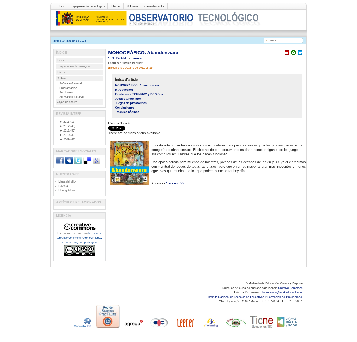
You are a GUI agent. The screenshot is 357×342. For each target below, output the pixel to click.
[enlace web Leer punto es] (185, 328)
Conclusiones (124, 107)
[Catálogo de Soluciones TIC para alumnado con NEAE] (261, 328)
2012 (65, 126)
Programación (68, 87)
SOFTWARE (118, 58)
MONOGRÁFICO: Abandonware (143, 52)
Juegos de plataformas (131, 103)
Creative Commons (290, 287)
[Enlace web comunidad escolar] (159, 328)
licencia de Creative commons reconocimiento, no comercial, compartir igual (79, 238)
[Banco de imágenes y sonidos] (287, 328)
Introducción (124, 89)
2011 (65, 130)
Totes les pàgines (127, 111)
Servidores (66, 92)
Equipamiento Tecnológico (88, 6)
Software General (70, 83)
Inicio (62, 6)
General (136, 58)
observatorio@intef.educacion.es (282, 292)
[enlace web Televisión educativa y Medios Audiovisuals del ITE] (236, 328)
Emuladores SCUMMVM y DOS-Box (139, 94)
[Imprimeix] (293, 55)
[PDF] (286, 55)
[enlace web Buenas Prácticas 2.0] (108, 328)
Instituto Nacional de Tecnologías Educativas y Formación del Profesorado (255, 296)
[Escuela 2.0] (82, 328)
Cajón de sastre (154, 6)
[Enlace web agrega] (133, 328)
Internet (115, 6)
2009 (65, 139)
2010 (65, 134)
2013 (65, 121)
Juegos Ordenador (128, 98)
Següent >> (175, 183)
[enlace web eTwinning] (210, 328)
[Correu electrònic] (300, 55)
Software (132, 6)
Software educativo (71, 96)
